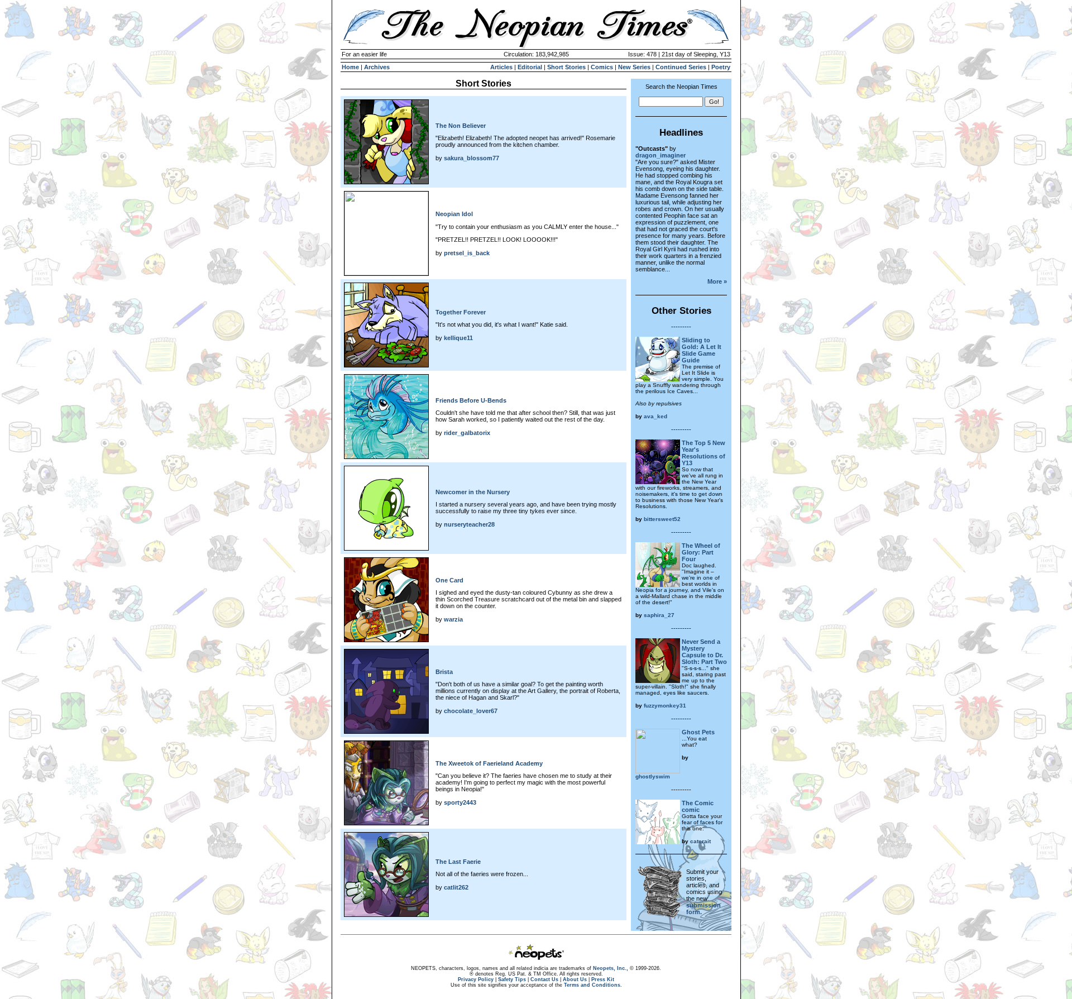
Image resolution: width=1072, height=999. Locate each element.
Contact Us (544, 979)
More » (717, 281)
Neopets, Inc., (610, 968)
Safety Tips (512, 979)
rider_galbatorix (467, 432)
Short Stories (566, 67)
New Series (634, 67)
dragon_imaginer (660, 155)
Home (350, 67)
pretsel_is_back (467, 253)
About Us (575, 979)
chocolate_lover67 (470, 711)
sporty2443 (460, 802)
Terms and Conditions (592, 985)
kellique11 (458, 337)
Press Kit (602, 979)
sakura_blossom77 (471, 158)
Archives (377, 67)
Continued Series (680, 67)
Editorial (530, 67)
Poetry (720, 67)
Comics (602, 67)
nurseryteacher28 (469, 524)
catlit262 (456, 887)
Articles (501, 67)
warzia (453, 619)
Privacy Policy (476, 979)
